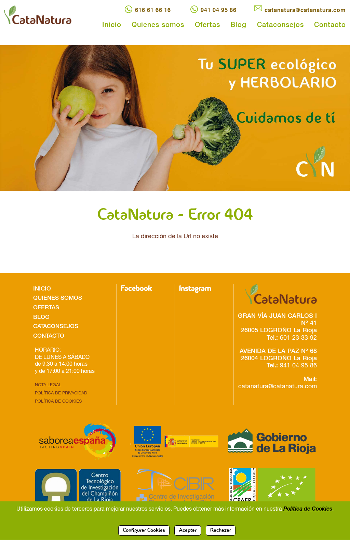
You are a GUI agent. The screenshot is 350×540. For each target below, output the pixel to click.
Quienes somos (158, 24)
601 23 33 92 (298, 337)
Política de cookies (58, 401)
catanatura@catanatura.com (305, 9)
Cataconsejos (280, 24)
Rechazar (220, 530)
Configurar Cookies (144, 530)
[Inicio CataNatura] (43, 14)
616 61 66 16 (153, 9)
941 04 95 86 (219, 9)
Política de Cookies (307, 508)
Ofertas (207, 24)
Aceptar (188, 530)
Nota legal (48, 384)
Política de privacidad (61, 392)
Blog (238, 24)
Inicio (111, 24)
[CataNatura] (277, 294)
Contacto (330, 24)
